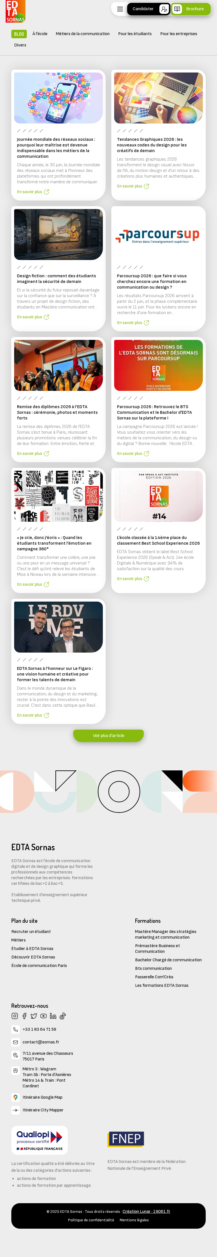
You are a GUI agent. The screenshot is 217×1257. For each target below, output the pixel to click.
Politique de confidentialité (91, 1220)
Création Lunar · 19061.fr (146, 1211)
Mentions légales (134, 1220)
